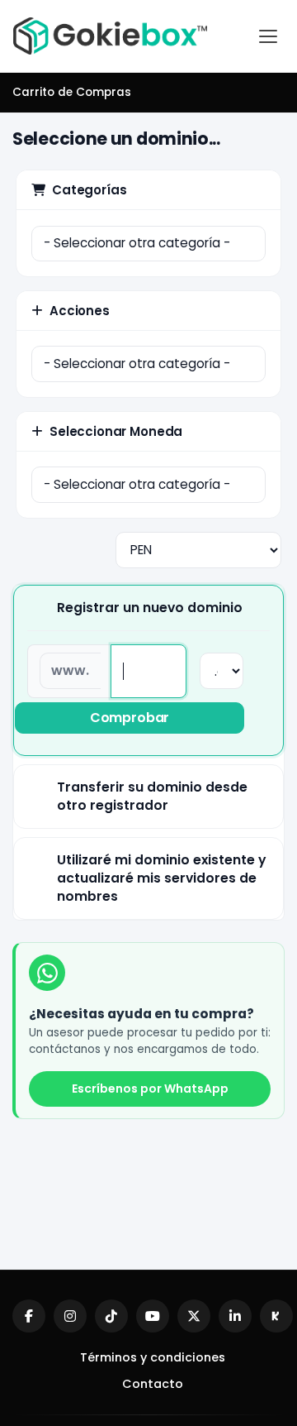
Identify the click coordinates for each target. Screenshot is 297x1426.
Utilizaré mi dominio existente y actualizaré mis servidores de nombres (161, 878)
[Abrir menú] (268, 36)
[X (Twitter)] (193, 1316)
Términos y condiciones (152, 1357)
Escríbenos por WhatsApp (150, 1088)
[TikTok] (111, 1316)
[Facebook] (28, 1316)
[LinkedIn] (235, 1316)
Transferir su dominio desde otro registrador (152, 796)
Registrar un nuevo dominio (150, 607)
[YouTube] (152, 1316)
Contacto (152, 1384)
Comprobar (130, 717)
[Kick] (276, 1316)
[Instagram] (70, 1316)
